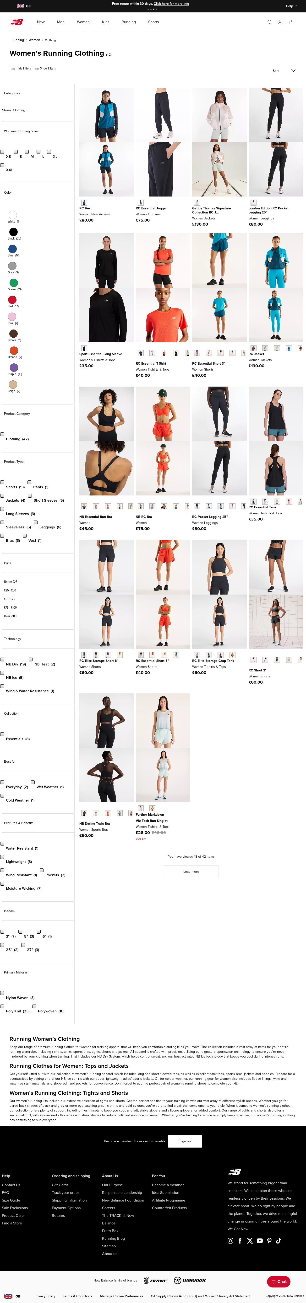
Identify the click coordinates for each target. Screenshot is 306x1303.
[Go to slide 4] (157, 10)
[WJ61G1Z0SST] (197, 203)
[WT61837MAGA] (152, 808)
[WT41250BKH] (253, 501)
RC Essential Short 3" (208, 364)
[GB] (20, 6)
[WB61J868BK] (220, 353)
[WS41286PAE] (289, 660)
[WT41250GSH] (277, 501)
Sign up (185, 1141)
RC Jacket (256, 354)
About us (109, 1253)
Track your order (65, 1192)
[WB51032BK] (84, 506)
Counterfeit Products (169, 1208)
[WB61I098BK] (96, 655)
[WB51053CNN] (108, 813)
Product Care (13, 1215)
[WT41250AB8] (301, 501)
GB (18, 1296)
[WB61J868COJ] (244, 353)
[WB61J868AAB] (197, 353)
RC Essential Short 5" (152, 661)
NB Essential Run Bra (95, 517)
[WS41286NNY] (265, 660)
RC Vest (85, 208)
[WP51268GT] (209, 506)
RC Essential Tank (262, 507)
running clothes (63, 1047)
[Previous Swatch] (138, 347)
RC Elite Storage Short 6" (98, 661)
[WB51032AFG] (131, 506)
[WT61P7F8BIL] (232, 655)
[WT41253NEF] (164, 353)
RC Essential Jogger (151, 208)
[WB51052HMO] (164, 506)
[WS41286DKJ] (301, 660)
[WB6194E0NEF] (152, 655)
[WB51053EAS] (96, 813)
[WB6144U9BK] (253, 203)
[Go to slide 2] (151, 10)
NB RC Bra (144, 517)
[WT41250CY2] (265, 501)
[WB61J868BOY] (232, 353)
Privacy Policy (44, 1296)
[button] (280, 22)
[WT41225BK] (84, 348)
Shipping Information (69, 1200)
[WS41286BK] (253, 660)
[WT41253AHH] (152, 353)
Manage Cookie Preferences (121, 1296)
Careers (108, 1208)
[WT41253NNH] (141, 353)
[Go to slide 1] (148, 10)
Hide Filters (23, 68)
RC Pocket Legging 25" (210, 517)
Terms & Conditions (77, 1296)
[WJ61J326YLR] (301, 348)
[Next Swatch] (138, 360)
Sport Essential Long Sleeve (100, 354)
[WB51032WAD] (108, 506)
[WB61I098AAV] (84, 655)
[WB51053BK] (84, 813)
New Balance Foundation (123, 1200)
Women (34, 40)
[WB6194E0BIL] (164, 655)
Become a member (168, 1185)
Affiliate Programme (168, 1200)
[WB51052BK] (141, 506)
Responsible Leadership (122, 1192)
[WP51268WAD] (232, 506)
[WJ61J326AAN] (253, 348)
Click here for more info (171, 4)
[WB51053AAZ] (120, 813)
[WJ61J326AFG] (265, 348)
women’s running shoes (189, 1083)
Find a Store (12, 1223)
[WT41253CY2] (188, 353)
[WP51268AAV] (244, 506)
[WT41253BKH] (176, 353)
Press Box (110, 1231)
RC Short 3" (258, 670)
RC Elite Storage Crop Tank (213, 661)
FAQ (5, 1192)
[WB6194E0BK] (141, 655)
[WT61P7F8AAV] (209, 655)
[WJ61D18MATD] (84, 203)
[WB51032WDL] (120, 506)
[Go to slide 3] (154, 10)
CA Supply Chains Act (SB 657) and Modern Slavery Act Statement (200, 1296)
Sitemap (109, 1246)
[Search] (269, 22)
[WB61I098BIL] (120, 655)
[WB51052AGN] (176, 506)
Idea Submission (165, 1192)
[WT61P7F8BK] (220, 655)
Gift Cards (60, 1185)
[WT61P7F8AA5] (197, 655)
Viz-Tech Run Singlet (152, 821)
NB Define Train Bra (94, 824)
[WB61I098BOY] (108, 655)
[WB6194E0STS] (176, 655)
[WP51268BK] (197, 506)
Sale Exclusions (15, 1208)
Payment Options (66, 1208)
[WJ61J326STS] (289, 348)
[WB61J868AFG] (209, 353)
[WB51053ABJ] (131, 813)
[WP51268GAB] (220, 506)
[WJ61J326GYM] (277, 348)
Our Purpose (112, 1185)
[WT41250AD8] (289, 501)
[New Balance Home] (18, 22)
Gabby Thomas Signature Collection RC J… (211, 210)
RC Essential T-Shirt (151, 364)
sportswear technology (234, 1052)
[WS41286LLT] (277, 660)
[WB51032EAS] (96, 506)
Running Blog (113, 1238)
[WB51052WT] (152, 506)
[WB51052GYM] (188, 506)
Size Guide (11, 1200)
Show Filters (47, 68)
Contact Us (11, 1185)
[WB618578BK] (141, 203)
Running (17, 40)
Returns (58, 1215)
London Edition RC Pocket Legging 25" (269, 210)
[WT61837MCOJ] (141, 808)
